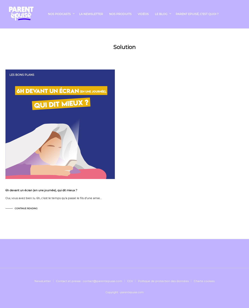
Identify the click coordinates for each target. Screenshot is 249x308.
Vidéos (143, 14)
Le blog (161, 14)
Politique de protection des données (163, 281)
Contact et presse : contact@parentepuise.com (89, 281)
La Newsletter (91, 14)
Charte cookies (204, 281)
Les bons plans (21, 74)
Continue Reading (26, 208)
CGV (130, 281)
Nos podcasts (59, 14)
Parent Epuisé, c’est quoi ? (197, 14)
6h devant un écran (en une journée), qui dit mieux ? (41, 190)
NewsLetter (42, 281)
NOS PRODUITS (120, 14)
